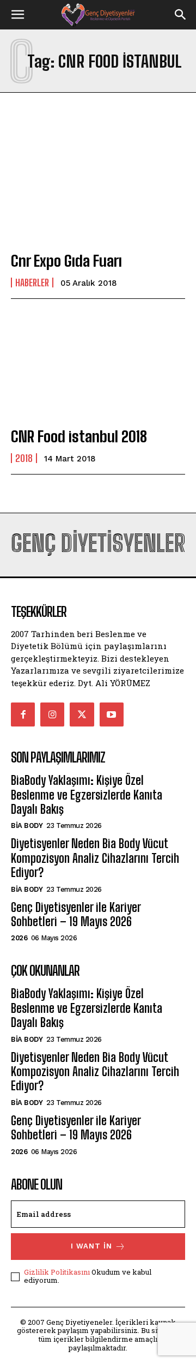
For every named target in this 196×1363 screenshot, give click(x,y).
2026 (19, 938)
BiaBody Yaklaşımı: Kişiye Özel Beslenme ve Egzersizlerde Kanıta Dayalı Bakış (86, 794)
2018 (24, 458)
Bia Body (26, 825)
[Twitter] (82, 714)
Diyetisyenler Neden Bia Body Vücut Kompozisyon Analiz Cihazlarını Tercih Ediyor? (95, 858)
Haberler (32, 282)
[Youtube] (112, 714)
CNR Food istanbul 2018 (79, 436)
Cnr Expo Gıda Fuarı (66, 260)
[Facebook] (23, 714)
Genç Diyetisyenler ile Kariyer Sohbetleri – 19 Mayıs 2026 (75, 914)
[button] (17, 14)
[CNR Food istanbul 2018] (98, 365)
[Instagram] (52, 714)
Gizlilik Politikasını (57, 1272)
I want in (91, 1246)
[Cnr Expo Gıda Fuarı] (98, 189)
